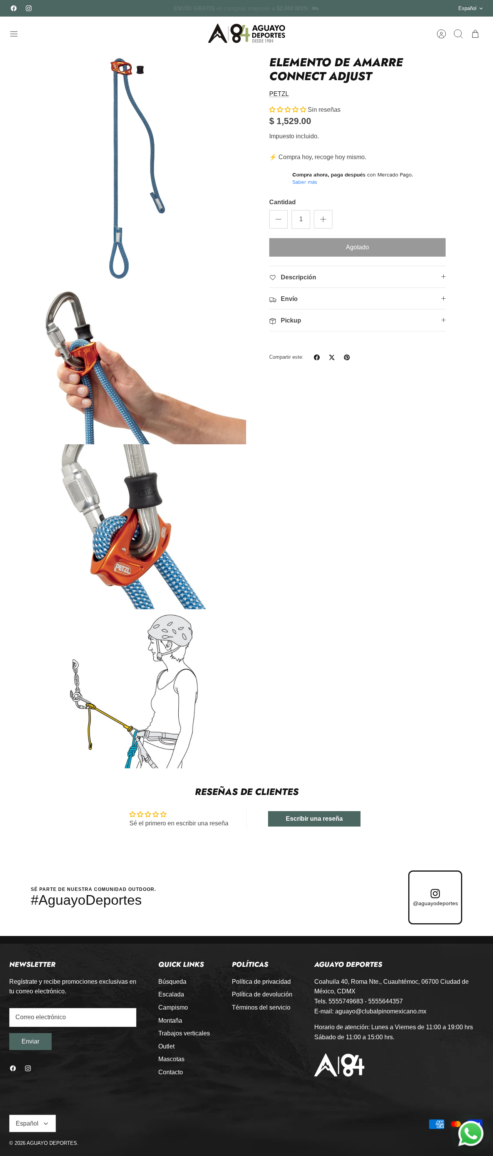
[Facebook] (13, 8)
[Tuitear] (331, 357)
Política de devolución (262, 994)
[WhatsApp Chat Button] (471, 1134)
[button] (287, 109)
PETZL (279, 94)
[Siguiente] (359, 8)
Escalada (171, 994)
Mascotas (171, 1059)
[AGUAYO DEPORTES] (246, 34)
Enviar (30, 1041)
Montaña (170, 1020)
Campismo (173, 1007)
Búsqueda (172, 981)
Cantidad (282, 202)
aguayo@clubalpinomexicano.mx (380, 1011)
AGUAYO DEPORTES (52, 1143)
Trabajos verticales (184, 1033)
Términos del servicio (261, 1007)
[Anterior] (133, 8)
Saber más (304, 182)
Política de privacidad (261, 981)
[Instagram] (28, 8)
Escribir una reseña (314, 818)
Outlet (166, 1046)
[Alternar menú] (17, 34)
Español (467, 8)
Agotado (357, 247)
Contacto (170, 1072)
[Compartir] (316, 357)
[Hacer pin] (346, 357)
